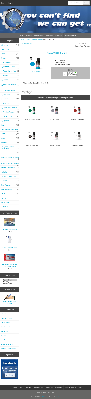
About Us (4, 314)
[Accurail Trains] (10, 284)
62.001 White (55, 145)
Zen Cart (58, 396)
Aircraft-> (10, 134)
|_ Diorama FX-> (10, 116)
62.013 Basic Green (32, 119)
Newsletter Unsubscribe (8, 348)
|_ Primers (10, 80)
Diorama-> (10, 142)
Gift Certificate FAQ (7, 344)
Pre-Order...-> (10, 172)
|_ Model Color (10, 62)
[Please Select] (10, 280)
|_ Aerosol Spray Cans (10, 71)
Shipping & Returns (7, 318)
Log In (10, 3)
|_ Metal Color (10, 103)
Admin (80, 388)
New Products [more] (9, 213)
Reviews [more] (9, 290)
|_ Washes (10, 75)
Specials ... (4, 198)
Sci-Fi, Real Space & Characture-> (10, 147)
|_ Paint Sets (10, 94)
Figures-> (10, 125)
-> (10, 58)
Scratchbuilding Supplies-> (10, 130)
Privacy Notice (5, 322)
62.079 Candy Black (32, 145)
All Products (49, 35)
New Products (38, 35)
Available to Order (70, 35)
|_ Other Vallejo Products (10, 108)
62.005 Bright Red (77, 119)
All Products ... (5, 207)
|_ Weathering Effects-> (10, 67)
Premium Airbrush (37, 39)
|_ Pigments (10, 120)
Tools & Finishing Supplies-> (10, 164)
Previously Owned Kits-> (10, 177)
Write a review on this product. (10, 302)
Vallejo (28, 39)
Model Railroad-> (10, 185)
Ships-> (10, 153)
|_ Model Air (10, 99)
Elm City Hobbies (44, 396)
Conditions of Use (6, 327)
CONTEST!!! (5, 49)
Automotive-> (10, 45)
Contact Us (58, 35)
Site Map (3, 340)
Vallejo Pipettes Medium (9, 248)
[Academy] (10, 282)
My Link (3, 335)
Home (3, 3)
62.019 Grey (54, 119)
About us (29, 35)
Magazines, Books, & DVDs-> (10, 158)
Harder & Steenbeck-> (10, 168)
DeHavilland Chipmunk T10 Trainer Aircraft (9, 265)
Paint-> (10, 54)
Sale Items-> (10, 194)
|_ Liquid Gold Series (10, 90)
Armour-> (10, 138)
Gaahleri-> (10, 181)
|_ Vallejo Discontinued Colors (10, 85)
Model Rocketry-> (10, 189)
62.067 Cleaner (77, 145)
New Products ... (6, 202)
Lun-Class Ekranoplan (10, 229)
